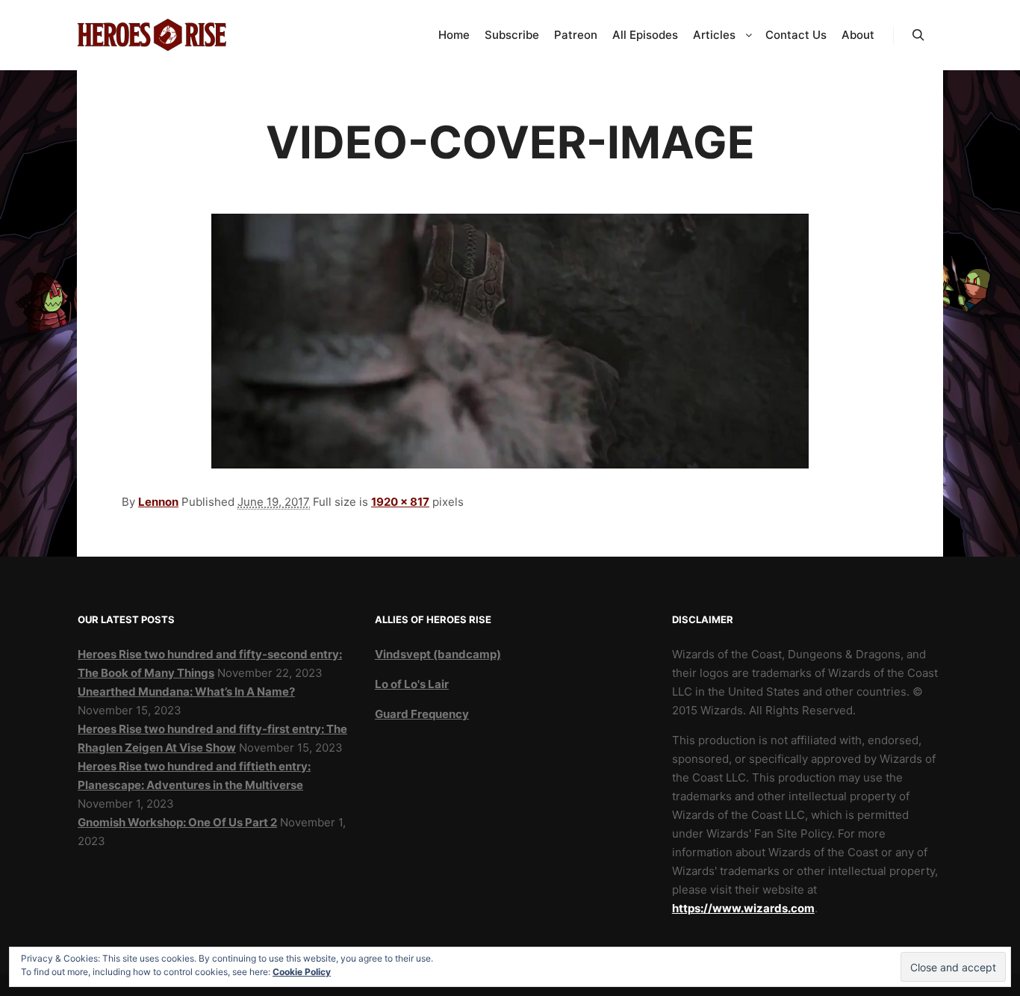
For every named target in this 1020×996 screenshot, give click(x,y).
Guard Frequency (422, 714)
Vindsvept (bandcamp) (438, 654)
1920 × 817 (400, 502)
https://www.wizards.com (743, 908)
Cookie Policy (302, 971)
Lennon (158, 502)
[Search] (918, 35)
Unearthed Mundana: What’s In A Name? (186, 691)
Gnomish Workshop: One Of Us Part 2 (177, 822)
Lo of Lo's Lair (412, 684)
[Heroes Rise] (151, 35)
